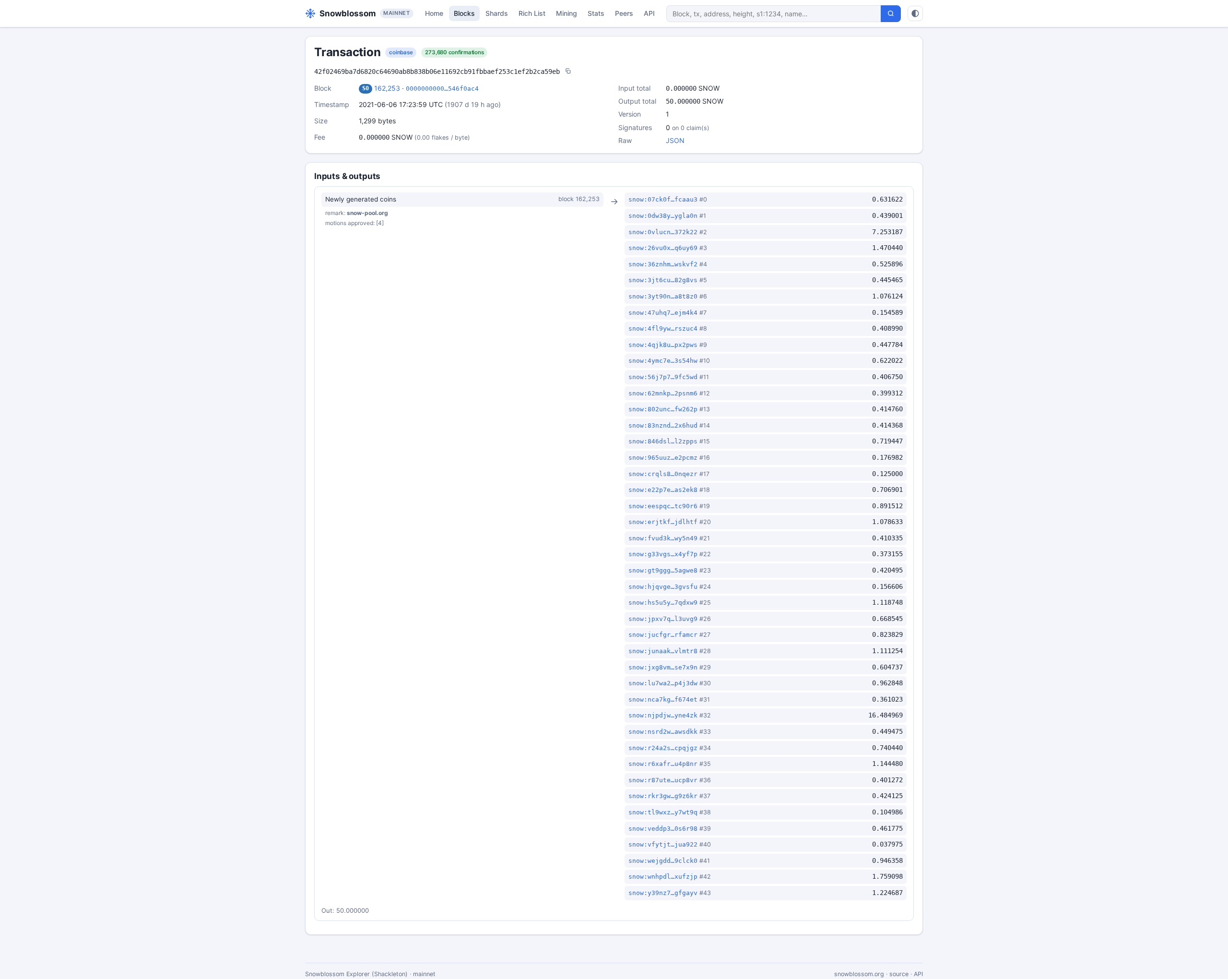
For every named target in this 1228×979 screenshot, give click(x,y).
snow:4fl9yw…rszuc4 (662, 328)
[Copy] (568, 72)
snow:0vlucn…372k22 (662, 232)
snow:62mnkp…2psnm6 (662, 393)
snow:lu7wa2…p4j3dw (662, 683)
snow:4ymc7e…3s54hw (662, 360)
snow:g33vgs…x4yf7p (662, 554)
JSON (675, 140)
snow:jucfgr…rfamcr (662, 634)
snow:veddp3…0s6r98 (662, 828)
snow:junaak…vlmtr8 (662, 651)
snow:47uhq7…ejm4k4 (662, 312)
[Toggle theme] (915, 13)
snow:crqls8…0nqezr (662, 474)
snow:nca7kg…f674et (662, 699)
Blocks (464, 13)
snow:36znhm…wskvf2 (662, 264)
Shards (496, 13)
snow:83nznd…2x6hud (662, 425)
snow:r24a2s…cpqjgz (662, 748)
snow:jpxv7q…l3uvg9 (662, 618)
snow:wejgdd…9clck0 (662, 860)
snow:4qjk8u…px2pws (662, 344)
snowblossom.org (859, 974)
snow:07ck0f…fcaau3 (662, 199)
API (649, 13)
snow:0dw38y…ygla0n (662, 215)
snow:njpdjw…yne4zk (662, 715)
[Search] (891, 13)
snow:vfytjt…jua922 (662, 844)
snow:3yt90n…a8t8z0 (662, 296)
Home (434, 13)
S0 (365, 88)
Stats (596, 13)
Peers (624, 13)
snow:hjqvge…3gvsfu (662, 586)
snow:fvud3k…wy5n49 (662, 538)
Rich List (532, 13)
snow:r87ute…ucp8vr (662, 780)
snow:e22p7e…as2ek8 (662, 489)
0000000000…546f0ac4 (442, 88)
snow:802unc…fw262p (662, 409)
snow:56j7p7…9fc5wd (662, 377)
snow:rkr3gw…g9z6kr (662, 796)
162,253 (387, 88)
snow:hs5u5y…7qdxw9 (662, 602)
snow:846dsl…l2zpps (662, 441)
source (899, 974)
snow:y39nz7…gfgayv (662, 892)
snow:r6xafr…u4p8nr (662, 763)
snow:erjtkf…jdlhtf (662, 521)
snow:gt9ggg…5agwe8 (662, 570)
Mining (566, 13)
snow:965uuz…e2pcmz (662, 457)
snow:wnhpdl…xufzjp (662, 876)
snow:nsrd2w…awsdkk (662, 731)
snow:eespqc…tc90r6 (662, 506)
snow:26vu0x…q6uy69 (662, 247)
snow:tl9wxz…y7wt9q (662, 812)
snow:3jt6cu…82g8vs (662, 280)
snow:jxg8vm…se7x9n (662, 667)
